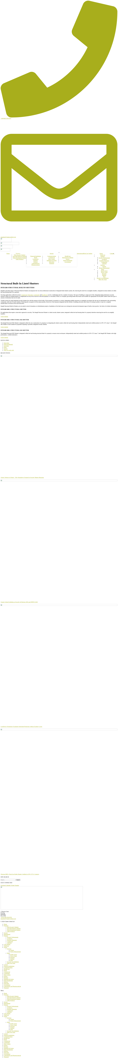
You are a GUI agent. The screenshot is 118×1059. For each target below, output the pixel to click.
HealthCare (68, 256)
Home (8, 253)
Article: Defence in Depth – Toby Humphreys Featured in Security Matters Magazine (22, 477)
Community (36, 259)
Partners (103, 256)
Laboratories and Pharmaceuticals (12, 986)
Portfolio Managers (104, 260)
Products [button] (18, 253)
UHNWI (104, 263)
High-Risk (6, 343)
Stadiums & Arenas (52, 260)
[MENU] (59, 252)
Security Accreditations (103, 278)
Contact (112, 253)
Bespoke (104, 273)
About (101, 253)
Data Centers (51, 259)
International (80, 253)
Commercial (52, 257)
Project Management (104, 268)
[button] (59, 990)
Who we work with (9, 350)
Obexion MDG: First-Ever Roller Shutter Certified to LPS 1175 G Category (20, 874)
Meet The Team (103, 279)
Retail (35, 257)
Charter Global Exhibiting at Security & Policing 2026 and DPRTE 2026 (19, 602)
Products (6, 925)
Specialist (6, 346)
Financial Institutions (35, 256)
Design (104, 266)
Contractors (104, 262)
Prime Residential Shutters (19, 258)
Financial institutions (9, 966)
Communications (51, 256)
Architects (104, 259)
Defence (35, 262)
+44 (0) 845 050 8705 (6, 917)
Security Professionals (104, 258)
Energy (68, 259)
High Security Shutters (19, 255)
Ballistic (104, 275)
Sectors (51, 253)
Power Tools (104, 272)
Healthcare (45, 295)
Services (103, 265)
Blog (84, 253)
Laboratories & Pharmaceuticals (35, 264)
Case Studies (89, 253)
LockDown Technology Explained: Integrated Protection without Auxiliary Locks (21, 726)
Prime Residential (67, 260)
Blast (104, 276)
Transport (51, 263)
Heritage (35, 260)
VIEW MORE (4, 316)
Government (68, 262)
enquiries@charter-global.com (8, 918)
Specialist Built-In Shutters (19, 256)
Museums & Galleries (67, 257)
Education (51, 262)
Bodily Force (104, 271)
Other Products (19, 259)
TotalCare (102, 255)
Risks (102, 269)
